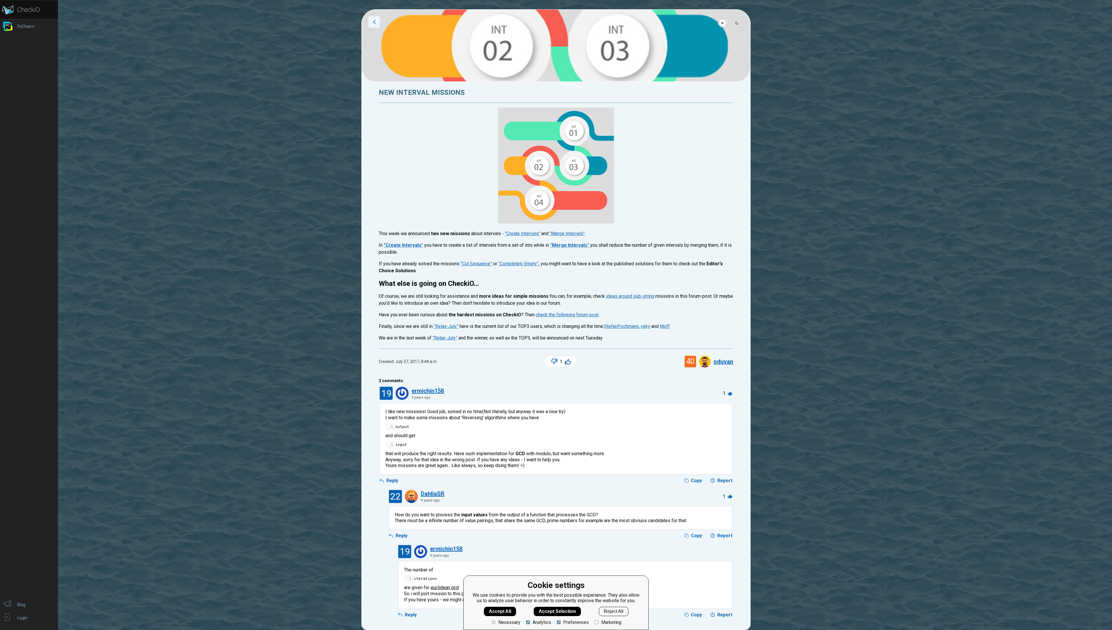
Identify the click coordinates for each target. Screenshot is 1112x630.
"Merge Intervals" (567, 233)
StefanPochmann (621, 326)
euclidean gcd (445, 587)
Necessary (509, 622)
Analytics (542, 622)
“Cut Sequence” (476, 263)
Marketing (611, 622)
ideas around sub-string (630, 296)
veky (645, 326)
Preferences (576, 622)
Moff (665, 326)
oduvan (723, 361)
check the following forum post (567, 314)
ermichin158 (427, 390)
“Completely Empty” (518, 263)
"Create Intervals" (522, 233)
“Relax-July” (446, 326)
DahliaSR (433, 493)
